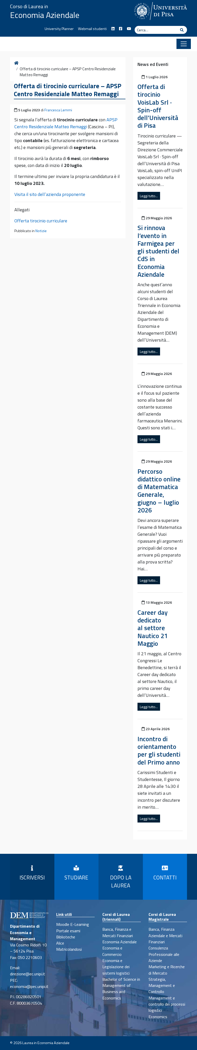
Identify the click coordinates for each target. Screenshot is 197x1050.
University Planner (59, 29)
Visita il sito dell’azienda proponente (49, 194)
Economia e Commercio (112, 951)
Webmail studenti (92, 29)
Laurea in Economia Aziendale (46, 1043)
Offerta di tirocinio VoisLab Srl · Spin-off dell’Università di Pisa (157, 106)
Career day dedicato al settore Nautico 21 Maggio (152, 627)
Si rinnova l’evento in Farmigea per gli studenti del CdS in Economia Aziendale (158, 251)
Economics (158, 1017)
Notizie (41, 231)
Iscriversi (32, 877)
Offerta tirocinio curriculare (40, 220)
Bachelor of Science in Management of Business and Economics (121, 988)
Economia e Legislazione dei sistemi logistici (116, 966)
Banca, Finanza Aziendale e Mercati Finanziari (165, 935)
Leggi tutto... (149, 196)
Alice (60, 943)
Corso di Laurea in (29, 6)
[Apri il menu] (183, 44)
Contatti (164, 877)
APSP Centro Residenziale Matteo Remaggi (65, 123)
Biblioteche (65, 937)
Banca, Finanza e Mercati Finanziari (117, 932)
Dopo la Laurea (120, 881)
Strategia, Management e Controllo (162, 985)
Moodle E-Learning (72, 924)
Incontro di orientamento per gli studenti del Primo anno (158, 750)
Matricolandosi (69, 949)
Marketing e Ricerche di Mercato (167, 970)
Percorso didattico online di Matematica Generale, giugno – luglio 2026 (159, 490)
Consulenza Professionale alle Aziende (164, 954)
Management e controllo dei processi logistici (167, 1004)
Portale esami (68, 931)
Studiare (76, 877)
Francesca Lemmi (58, 110)
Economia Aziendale (45, 15)
